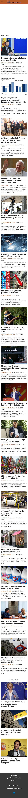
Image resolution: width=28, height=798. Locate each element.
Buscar (15, 781)
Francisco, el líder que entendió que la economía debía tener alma (12, 180)
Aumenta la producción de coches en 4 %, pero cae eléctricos (12, 513)
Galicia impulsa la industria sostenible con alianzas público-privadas (13, 140)
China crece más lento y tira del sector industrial (13, 477)
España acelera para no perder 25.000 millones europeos (12, 760)
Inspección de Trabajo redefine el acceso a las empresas (11, 732)
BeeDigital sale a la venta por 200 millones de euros (13, 440)
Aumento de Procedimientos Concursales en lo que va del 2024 (13, 329)
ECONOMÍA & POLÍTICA (8, 63)
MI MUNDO (4, 185)
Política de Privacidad (15, 778)
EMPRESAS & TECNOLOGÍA (8, 145)
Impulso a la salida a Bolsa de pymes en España (13, 59)
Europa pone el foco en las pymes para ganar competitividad (13, 704)
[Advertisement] (14, 18)
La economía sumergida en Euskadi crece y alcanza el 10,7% (12, 217)
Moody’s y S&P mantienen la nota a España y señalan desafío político (13, 660)
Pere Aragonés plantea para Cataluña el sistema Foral (13, 622)
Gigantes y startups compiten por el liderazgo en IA (13, 255)
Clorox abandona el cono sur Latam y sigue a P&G (13, 587)
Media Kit (15, 775)
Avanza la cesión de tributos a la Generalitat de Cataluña (14, 404)
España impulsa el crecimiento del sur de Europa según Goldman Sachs (13, 100)
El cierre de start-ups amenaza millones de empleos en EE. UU (14, 368)
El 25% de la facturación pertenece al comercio (11, 551)
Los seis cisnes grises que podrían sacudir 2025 (11, 291)
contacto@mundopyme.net (14, 788)
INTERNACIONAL (6, 372)
